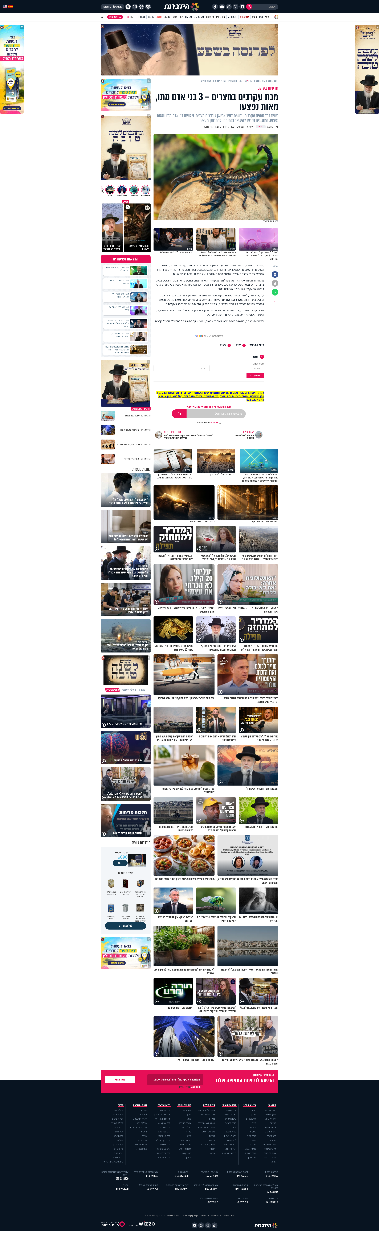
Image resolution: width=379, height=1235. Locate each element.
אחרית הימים (185, 1144)
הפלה (144, 1136)
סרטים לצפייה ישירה (206, 1123)
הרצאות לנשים (140, 1144)
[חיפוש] (249, 7)
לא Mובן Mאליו (230, 1114)
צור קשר (151, 17)
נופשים (273, 1140)
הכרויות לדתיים (185, 1148)
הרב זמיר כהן (232, 17)
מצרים (238, 345)
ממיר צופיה (273, 1198)
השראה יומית (230, 1148)
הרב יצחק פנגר (164, 1123)
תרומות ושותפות (269, 1144)
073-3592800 (181, 1176)
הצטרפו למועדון (113, 17)
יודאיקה (188, 1157)
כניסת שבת (271, 1136)
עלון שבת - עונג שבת (209, 1171)
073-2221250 (242, 1202)
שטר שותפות (244, 17)
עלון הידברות (270, 1118)
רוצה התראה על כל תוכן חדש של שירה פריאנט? (209, 407)
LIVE (131, 16)
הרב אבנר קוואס (163, 1153)
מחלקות (167, 17)
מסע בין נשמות (230, 1136)
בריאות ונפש (186, 1140)
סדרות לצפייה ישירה (206, 1127)
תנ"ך (189, 1114)
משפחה (252, 1131)
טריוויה (212, 1140)
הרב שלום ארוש (163, 1148)
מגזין (261, 17)
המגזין (253, 1114)
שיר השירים (118, 1148)
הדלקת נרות (141, 1123)
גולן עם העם (231, 1131)
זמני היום (188, 17)
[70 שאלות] (135, 7)
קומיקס (212, 1136)
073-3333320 (122, 1179)
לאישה (144, 1110)
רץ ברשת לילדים (208, 1114)
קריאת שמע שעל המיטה (113, 1161)
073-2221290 (152, 1189)
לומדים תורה (186, 1110)
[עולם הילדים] (148, 7)
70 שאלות (210, 17)
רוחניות (253, 1127)
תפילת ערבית (117, 1118)
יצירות (212, 1148)
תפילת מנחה (118, 1114)
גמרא (189, 1118)
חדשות (254, 17)
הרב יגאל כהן (165, 1127)
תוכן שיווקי (252, 1157)
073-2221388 (212, 1176)
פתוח (234, 1127)
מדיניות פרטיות (270, 1110)
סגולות (188, 1131)
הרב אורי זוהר (164, 1144)
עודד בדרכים (231, 1110)
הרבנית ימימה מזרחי (138, 1127)
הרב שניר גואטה (163, 1131)
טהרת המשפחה (140, 1118)
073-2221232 (152, 1176)
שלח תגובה (255, 375)
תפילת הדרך (118, 1144)
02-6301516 (272, 1192)
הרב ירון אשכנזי (164, 1136)
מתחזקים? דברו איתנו (112, 7)
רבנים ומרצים (164, 1105)
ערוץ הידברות (270, 1114)
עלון (181, 17)
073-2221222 (272, 1176)
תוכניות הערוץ (229, 1105)
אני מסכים (207, 422)
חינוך (189, 1136)
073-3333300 (241, 1189)
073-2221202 (212, 1202)
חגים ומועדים (250, 1153)
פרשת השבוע (250, 1148)
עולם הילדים (220, 17)
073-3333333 (272, 1202)
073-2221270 (122, 1189)
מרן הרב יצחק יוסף (162, 1118)
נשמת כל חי (118, 1153)
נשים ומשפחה (140, 1105)
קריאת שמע (118, 1136)
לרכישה (120, 863)
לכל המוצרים (125, 926)
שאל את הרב (199, 17)
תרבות (253, 1140)
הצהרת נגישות (270, 1157)
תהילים (120, 1140)
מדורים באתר (250, 1105)
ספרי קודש (186, 1153)
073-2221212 (242, 1176)
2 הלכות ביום (270, 1127)
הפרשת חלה (141, 1148)
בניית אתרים (133, 1225)
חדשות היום (251, 1118)
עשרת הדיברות (185, 1123)
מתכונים (143, 1114)
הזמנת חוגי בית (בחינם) (148, 1185)
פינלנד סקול (186, 1127)
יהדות (253, 1110)
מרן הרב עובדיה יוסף (162, 1114)
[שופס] (141, 7)
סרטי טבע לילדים (208, 1144)
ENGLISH (141, 17)
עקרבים (223, 345)
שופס (175, 17)
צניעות (144, 1131)
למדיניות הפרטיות (203, 422)
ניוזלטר (273, 1123)
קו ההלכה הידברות (240, 1185)
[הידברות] (182, 6)
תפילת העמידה (117, 1123)
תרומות (159, 17)
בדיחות (212, 1118)
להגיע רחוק (231, 1140)
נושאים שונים (184, 1105)
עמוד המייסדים (270, 1153)
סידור (120, 1105)
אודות (274, 1161)
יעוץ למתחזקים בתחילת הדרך (146, 1171)
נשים (254, 1123)
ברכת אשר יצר (117, 1157)
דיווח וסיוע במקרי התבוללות (177, 1185)
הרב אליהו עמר (164, 1157)
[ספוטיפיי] (128, 7)
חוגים (212, 1153)
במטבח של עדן (230, 1118)
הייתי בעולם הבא (229, 1153)
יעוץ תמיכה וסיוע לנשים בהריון (206, 1185)
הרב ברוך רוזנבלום (162, 1140)
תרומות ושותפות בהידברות (237, 1171)
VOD (267, 17)
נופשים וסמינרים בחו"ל (209, 1198)
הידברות (272, 1105)
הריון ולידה (142, 1140)
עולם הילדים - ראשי (206, 1110)
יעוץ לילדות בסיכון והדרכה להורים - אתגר (115, 1173)
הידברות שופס (270, 1148)
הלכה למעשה (230, 1123)
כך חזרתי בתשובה (229, 1144)
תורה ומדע (251, 1136)
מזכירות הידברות (271, 1171)
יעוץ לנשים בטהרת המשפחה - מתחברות (265, 1186)
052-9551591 (211, 1189)
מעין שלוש (119, 1131)
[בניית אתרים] (147, 1225)
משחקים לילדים (208, 1131)
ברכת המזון (118, 1127)
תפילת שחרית (117, 1110)
